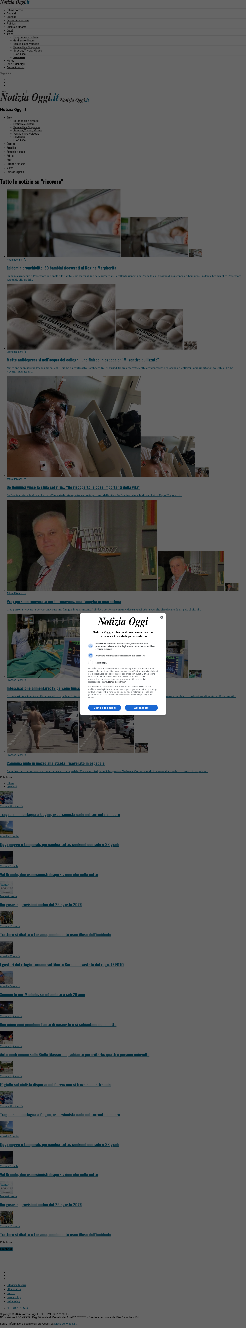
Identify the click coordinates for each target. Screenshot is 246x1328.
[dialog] (123, 664)
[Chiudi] (161, 617)
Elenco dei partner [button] (117, 681)
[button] (123, 662)
